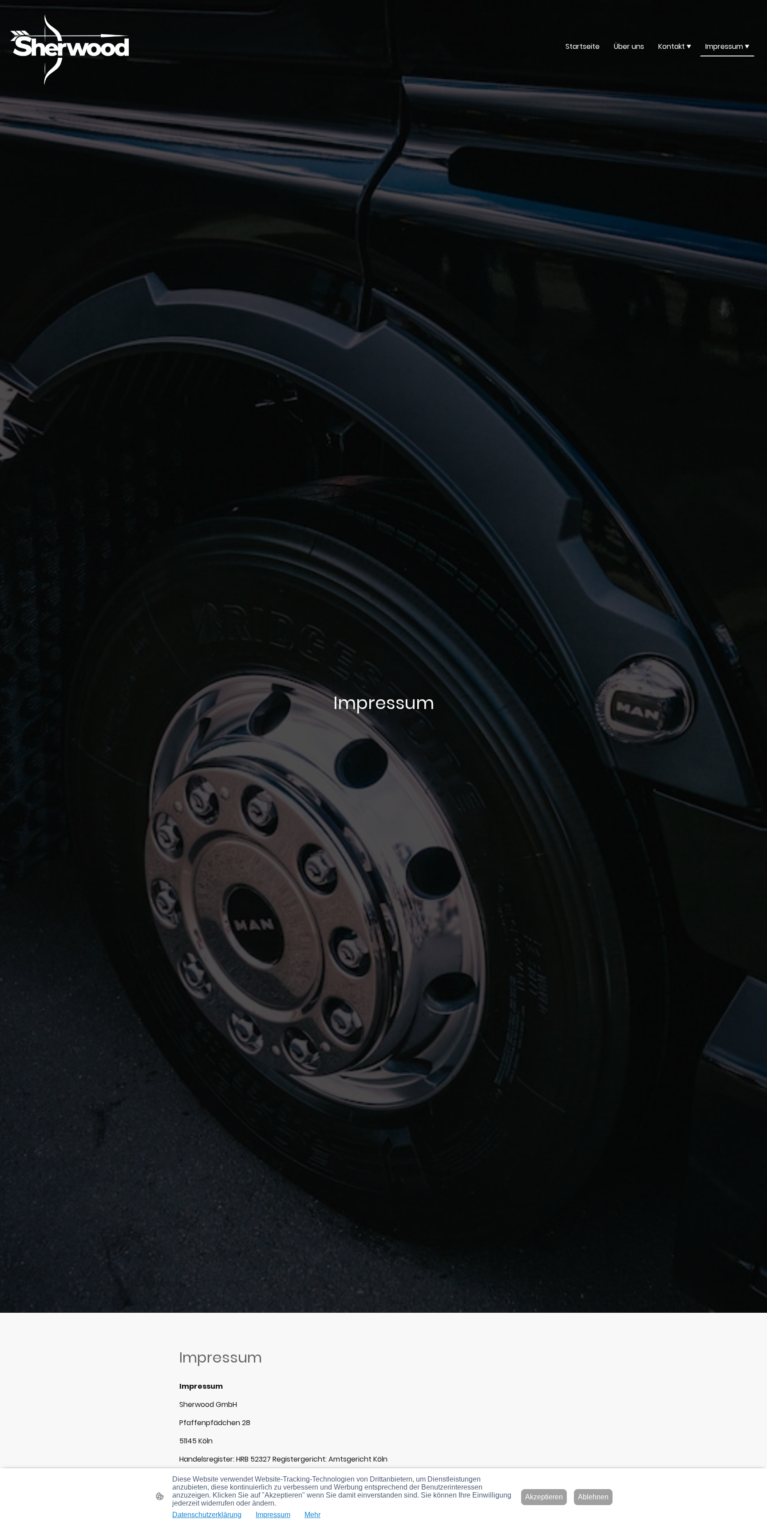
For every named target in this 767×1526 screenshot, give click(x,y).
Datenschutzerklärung (206, 1514)
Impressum (273, 1514)
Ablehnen (593, 1497)
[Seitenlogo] (70, 46)
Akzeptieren (544, 1497)
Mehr (312, 1514)
